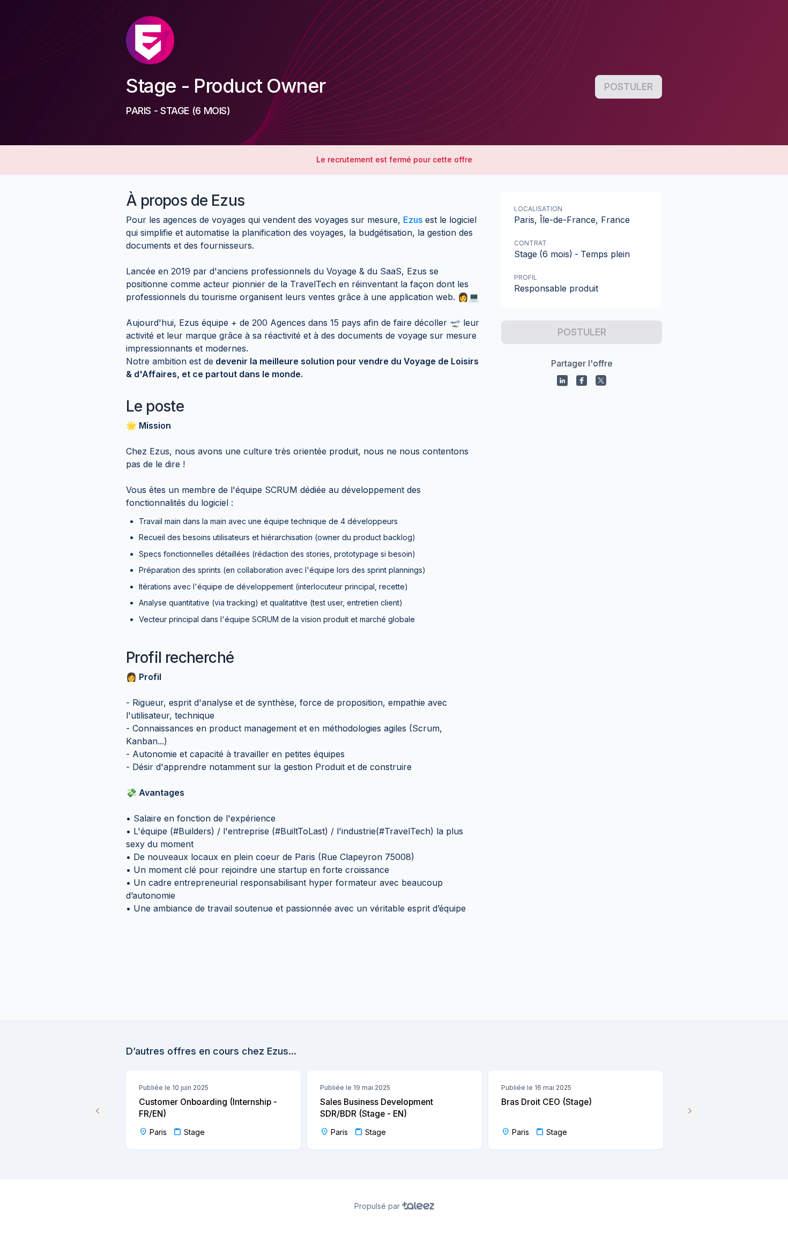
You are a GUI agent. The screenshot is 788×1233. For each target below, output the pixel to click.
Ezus (412, 219)
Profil (525, 277)
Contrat (530, 243)
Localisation (538, 209)
